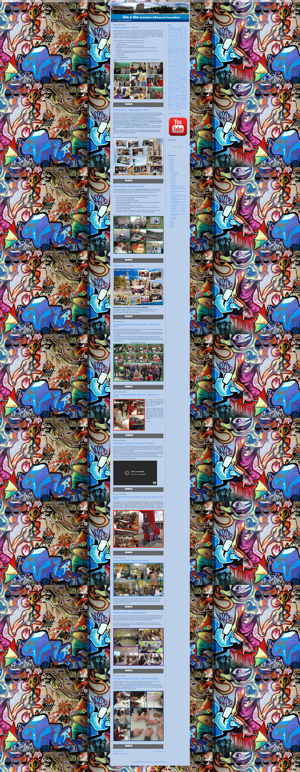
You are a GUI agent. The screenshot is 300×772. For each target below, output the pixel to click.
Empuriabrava (182, 62)
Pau (186, 85)
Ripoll (172, 98)
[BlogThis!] (127, 104)
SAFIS (176, 98)
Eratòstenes (184, 63)
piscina (185, 86)
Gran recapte (171, 71)
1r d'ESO (125, 318)
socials (183, 100)
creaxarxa (185, 46)
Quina (183, 94)
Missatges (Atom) (123, 753)
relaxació (185, 96)
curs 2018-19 (171, 50)
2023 (170, 161)
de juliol (172, 177)
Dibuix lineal (176, 57)
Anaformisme (170, 32)
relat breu (180, 96)
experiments (179, 66)
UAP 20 (176, 107)
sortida (169, 102)
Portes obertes (178, 87)
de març (172, 185)
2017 (170, 221)
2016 (170, 223)
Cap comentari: (120, 180)
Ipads (182, 73)
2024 (170, 159)
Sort (186, 100)
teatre (176, 103)
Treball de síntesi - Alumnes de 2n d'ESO (128, 186)
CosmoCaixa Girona (178, 46)
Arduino (169, 34)
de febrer (172, 217)
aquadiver (185, 33)
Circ (186, 41)
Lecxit (184, 75)
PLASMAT (170, 87)
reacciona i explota (171, 95)
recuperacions (175, 96)
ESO (182, 65)
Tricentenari (173, 106)
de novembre (173, 174)
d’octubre (172, 175)
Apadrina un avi (178, 33)
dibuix (172, 57)
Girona (185, 70)
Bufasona (169, 37)
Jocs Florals (178, 74)
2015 (170, 225)
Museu (177, 81)
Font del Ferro (171, 69)
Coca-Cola (185, 42)
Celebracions (177, 38)
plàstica (173, 87)
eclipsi (178, 58)
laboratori (178, 75)
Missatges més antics (158, 751)
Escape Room (170, 65)
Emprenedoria (177, 62)
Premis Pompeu (175, 88)
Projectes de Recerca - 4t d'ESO (125, 27)
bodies (181, 36)
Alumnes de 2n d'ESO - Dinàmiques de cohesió (131, 560)
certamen (185, 38)
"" (141, 687)
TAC (180, 102)
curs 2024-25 (175, 53)
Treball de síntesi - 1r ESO (123, 266)
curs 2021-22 (175, 52)
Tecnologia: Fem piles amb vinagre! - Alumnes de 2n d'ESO (135, 679)
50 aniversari (184, 29)
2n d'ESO (125, 261)
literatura (172, 77)
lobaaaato (153, 761)
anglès (185, 32)
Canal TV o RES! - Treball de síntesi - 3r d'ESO (131, 110)
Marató (173, 78)
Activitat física (175, 30)
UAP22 (175, 108)
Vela (183, 108)
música (174, 82)
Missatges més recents (118, 751)
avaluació (169, 36)
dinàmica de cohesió (137, 608)
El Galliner (177, 61)
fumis (182, 69)
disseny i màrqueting (172, 58)
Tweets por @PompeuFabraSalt (174, 113)
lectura (181, 75)
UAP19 (169, 108)
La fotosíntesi (173, 75)
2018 (170, 170)
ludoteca (169, 78)
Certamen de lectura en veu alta (174, 39)
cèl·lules (181, 38)
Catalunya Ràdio (171, 38)
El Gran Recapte (182, 61)
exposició (183, 66)
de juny (172, 179)
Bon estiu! (185, 36)
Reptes (169, 98)
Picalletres (181, 86)
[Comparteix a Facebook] (130, 104)
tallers (173, 103)
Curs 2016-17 (176, 49)
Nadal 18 (181, 82)
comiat (180, 43)
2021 (170, 165)
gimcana (182, 70)
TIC (173, 104)
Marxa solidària (177, 78)
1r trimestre (177, 27)
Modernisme (184, 79)
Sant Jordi (170, 99)
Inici (113, 20)
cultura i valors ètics (179, 47)
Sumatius (177, 102)
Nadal (177, 82)
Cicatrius (169, 41)
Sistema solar (178, 100)
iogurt (179, 73)
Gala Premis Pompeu (172, 70)
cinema (183, 41)
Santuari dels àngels (182, 99)
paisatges (183, 85)
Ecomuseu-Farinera (183, 58)
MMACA (180, 79)
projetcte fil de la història (178, 92)
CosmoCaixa (170, 46)
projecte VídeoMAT (171, 91)
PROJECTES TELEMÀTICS (124, 20)
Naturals (172, 83)
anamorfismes (181, 32)
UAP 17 (169, 107)
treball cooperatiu (178, 104)
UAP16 (185, 107)
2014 (170, 226)
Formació (175, 69)
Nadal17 (185, 82)
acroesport (170, 30)
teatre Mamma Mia (183, 103)
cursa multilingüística (177, 54)
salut (179, 98)
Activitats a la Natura (182, 30)
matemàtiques (143, 490)
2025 (170, 157)
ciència (172, 41)
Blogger (166, 761)
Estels (171, 66)
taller (182, 102)
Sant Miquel (175, 99)
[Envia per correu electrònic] (125, 104)
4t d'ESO (125, 105)
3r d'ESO (125, 182)
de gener (172, 219)
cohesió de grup (171, 43)
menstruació (176, 79)
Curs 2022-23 (182, 52)
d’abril (171, 183)
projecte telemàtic (183, 90)
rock (174, 98)
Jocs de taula (173, 74)
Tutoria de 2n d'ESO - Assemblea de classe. (129, 613)
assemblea (173, 34)
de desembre (173, 172)
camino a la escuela (179, 37)
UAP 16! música (184, 106)
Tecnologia (135, 747)
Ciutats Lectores (171, 42)
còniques (181, 45)
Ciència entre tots (178, 41)
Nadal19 (169, 83)
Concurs (169, 45)
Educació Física (171, 61)
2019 (170, 168)
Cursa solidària (184, 54)
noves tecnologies (178, 83)
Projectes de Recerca (137, 105)
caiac (173, 37)
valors (181, 108)
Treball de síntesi (136, 182)
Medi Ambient (135, 388)
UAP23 (178, 108)
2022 (170, 163)
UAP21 (172, 108)
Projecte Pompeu (175, 90)
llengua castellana (183, 77)
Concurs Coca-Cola (131, 436)
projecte (169, 90)
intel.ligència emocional (172, 73)
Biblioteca (174, 36)
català (185, 37)
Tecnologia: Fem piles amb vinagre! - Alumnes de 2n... (178, 214)
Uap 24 (179, 107)
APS (182, 33)
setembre (169, 100)
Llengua (176, 77)
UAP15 (182, 107)
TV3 (180, 106)
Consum (185, 45)
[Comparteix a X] (128, 104)
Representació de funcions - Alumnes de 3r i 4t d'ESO (133, 443)
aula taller (177, 34)
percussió (169, 86)
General (178, 70)
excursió (174, 66)
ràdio (186, 94)
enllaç (122, 137)
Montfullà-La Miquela (172, 81)
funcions (138, 490)
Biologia (178, 36)
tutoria (142, 608)
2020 (170, 167)
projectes (178, 91)
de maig (172, 181)
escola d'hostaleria (177, 65)
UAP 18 (172, 107)
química (179, 94)
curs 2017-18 (129, 105)
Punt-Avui (176, 94)
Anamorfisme (175, 32)
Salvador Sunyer (183, 98)
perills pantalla (175, 86)
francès (179, 69)
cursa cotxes (181, 53)
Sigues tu (174, 100)
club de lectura (179, 42)
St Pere (172, 102)
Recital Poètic (179, 95)
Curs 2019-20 (180, 50)
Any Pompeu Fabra (171, 33)
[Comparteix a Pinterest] (131, 104)
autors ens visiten (183, 34)
